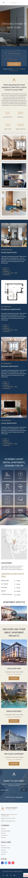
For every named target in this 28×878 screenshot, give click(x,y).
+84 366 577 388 (17, 69)
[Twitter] (7, 875)
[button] (5, 235)
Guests (10, 58)
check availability (14, 64)
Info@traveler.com (14, 70)
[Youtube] (14, 875)
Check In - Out (12, 51)
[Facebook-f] (3, 875)
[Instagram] (10, 875)
